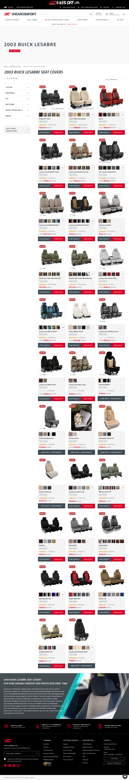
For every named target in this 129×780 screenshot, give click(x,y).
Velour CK (103, 600)
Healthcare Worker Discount (91, 750)
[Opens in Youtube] (18, 765)
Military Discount (88, 747)
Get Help (120, 20)
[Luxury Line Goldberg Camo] (111, 310)
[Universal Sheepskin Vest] (81, 630)
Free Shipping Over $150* (25, 7)
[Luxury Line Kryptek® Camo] (51, 151)
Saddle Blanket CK (45, 653)
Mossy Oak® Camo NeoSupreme (80, 279)
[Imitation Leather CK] (81, 471)
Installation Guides (68, 747)
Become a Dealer (49, 753)
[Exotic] (111, 97)
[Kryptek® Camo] (51, 97)
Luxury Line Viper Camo (77, 386)
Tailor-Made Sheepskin (77, 120)
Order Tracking (67, 750)
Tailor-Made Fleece (76, 332)
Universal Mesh (104, 386)
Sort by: (108, 79)
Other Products (102, 20)
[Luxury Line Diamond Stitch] (81, 204)
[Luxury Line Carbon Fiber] (111, 257)
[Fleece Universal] (51, 471)
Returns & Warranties (69, 753)
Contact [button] (107, 740)
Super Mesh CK (74, 600)
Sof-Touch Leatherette (107, 173)
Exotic (103, 120)
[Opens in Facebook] (5, 765)
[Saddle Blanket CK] (51, 630)
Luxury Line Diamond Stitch (79, 226)
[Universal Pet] (81, 417)
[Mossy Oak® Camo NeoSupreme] (81, 257)
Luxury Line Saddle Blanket (49, 226)
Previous (45, 25)
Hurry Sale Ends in (64, 24)
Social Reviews (48, 750)
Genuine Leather (105, 226)
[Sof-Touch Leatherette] (111, 151)
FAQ (84, 756)
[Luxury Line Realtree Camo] (81, 151)
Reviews (46, 747)
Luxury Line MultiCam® (47, 386)
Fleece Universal (45, 493)
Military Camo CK (105, 493)
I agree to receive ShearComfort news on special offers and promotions (22, 760)
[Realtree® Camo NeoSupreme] (51, 257)
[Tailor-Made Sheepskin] (81, 97)
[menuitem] (8, 7)
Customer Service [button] (70, 740)
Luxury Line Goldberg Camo (109, 332)
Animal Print (103, 546)
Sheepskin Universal (106, 439)
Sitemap (85, 763)
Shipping (85, 759)
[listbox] (117, 79)
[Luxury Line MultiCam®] (51, 363)
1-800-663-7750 (109, 749)
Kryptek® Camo (44, 120)
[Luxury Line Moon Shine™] (51, 310)
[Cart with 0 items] (123, 14)
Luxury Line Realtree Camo (78, 173)
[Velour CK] (111, 577)
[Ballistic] (51, 524)
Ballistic (43, 546)
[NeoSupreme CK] (51, 577)
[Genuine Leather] (111, 204)
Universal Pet (74, 439)
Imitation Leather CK (76, 493)
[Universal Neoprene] (51, 417)
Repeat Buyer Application (51, 756)
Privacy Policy (67, 756)
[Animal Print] (111, 524)
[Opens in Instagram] (9, 765)
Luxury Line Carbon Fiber (108, 279)
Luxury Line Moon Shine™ (48, 332)
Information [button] (88, 740)
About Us (46, 744)
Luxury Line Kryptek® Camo (49, 173)
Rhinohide (73, 546)
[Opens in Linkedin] (14, 765)
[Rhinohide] (81, 524)
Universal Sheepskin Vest (78, 653)
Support (65, 744)
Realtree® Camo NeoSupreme (50, 279)
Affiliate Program (48, 759)
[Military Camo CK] (111, 471)
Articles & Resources (89, 753)
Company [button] (47, 740)
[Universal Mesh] (111, 363)
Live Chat (114, 758)
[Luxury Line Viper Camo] (81, 363)
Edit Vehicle (14, 51)
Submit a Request (114, 763)
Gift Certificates (87, 744)
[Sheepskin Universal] (111, 417)
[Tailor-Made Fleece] (81, 310)
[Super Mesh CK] (81, 577)
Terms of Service (68, 759)
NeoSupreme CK (45, 600)
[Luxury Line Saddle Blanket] (51, 204)
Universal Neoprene (46, 439)
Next (85, 25)
